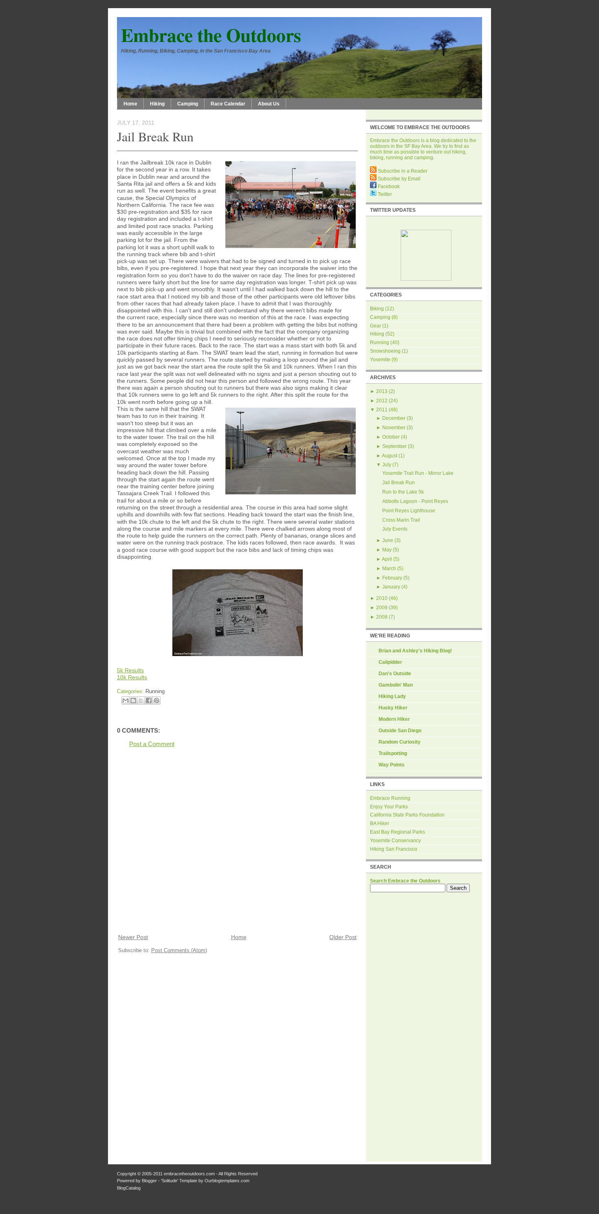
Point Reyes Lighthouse (408, 511)
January (391, 587)
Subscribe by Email (399, 179)
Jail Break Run (155, 136)
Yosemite (380, 359)
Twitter (384, 194)
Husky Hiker (393, 708)
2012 (382, 401)
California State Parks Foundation (407, 815)
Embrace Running (390, 798)
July (386, 465)
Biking (377, 309)
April (387, 559)
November (393, 427)
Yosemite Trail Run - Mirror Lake (418, 473)
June (387, 540)
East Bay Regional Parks (397, 832)
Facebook (388, 186)
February (392, 578)
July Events (394, 529)
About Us (269, 104)
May (387, 550)
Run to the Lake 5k (403, 492)
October (391, 437)
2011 (382, 410)
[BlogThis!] (133, 700)
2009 (382, 607)
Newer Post (133, 937)
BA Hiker (379, 823)
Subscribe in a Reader (402, 171)
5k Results (130, 670)
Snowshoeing (385, 351)
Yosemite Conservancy (395, 840)
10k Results (132, 677)
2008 (382, 617)
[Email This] (125, 700)
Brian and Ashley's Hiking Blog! (415, 651)
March (389, 568)
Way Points (392, 765)
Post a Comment (151, 743)
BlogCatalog (129, 1187)
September (394, 446)
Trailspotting (393, 753)
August (389, 456)
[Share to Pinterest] (156, 700)
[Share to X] (141, 700)
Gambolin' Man (396, 685)
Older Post (343, 937)
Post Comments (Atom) (179, 950)
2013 (382, 391)
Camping (187, 104)
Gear (375, 326)
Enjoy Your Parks (389, 807)
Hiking (157, 104)
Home (130, 104)
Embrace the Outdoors (211, 34)
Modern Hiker (394, 719)
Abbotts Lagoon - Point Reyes (415, 501)
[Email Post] (167, 691)
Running (155, 691)
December (393, 418)
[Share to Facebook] (149, 700)
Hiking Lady (392, 696)
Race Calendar (228, 104)
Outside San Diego (400, 730)
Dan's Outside (395, 673)
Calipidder (390, 662)
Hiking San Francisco (393, 849)
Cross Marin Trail (401, 520)
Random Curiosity (400, 742)
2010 (382, 598)
